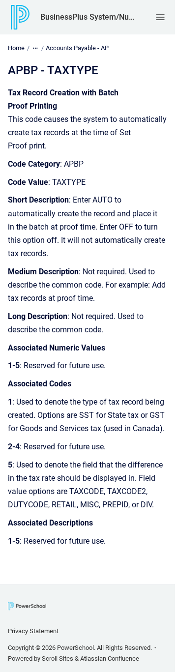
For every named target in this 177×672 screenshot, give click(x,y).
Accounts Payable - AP (77, 48)
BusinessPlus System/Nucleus (88, 17)
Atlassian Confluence (109, 658)
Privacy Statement (33, 631)
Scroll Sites (57, 658)
